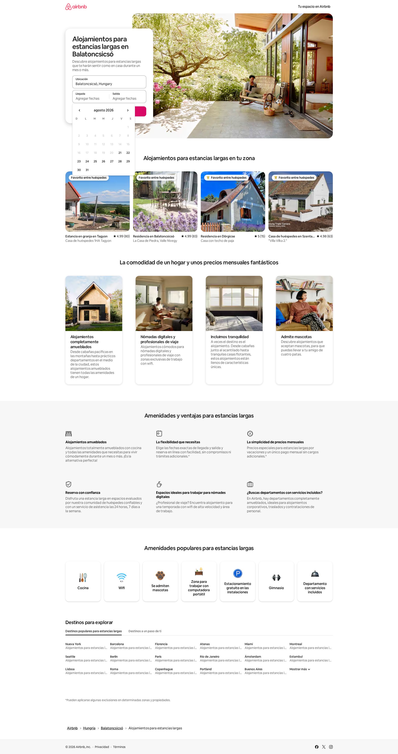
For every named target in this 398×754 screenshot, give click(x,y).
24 (87, 161)
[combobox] (109, 83)
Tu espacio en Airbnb (314, 6)
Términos (119, 747)
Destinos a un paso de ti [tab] (144, 631)
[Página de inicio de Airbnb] (76, 6)
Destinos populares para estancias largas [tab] (93, 631)
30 (79, 170)
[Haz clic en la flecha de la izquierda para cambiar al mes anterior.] (79, 110)
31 (87, 170)
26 (103, 161)
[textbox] (91, 98)
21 (119, 153)
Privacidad (102, 747)
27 (111, 161)
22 (128, 153)
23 (79, 161)
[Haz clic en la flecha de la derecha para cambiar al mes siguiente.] (127, 110)
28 (120, 161)
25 (95, 161)
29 (128, 161)
